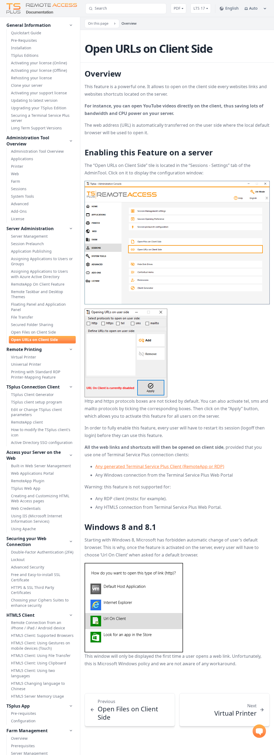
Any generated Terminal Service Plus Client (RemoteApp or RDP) (159, 466)
